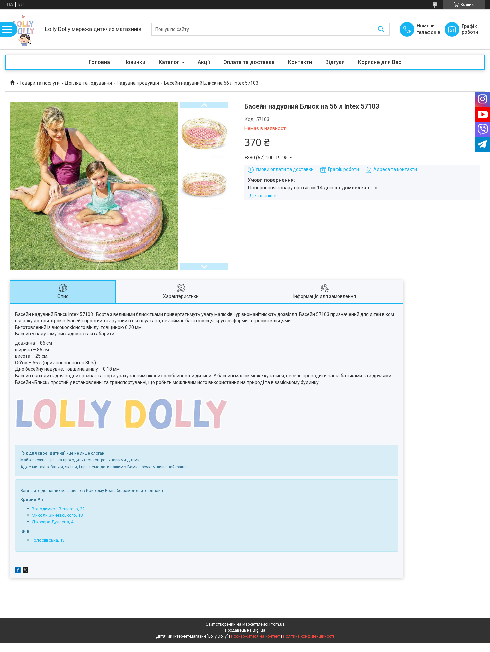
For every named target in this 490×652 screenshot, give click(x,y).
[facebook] (18, 571)
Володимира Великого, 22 (58, 508)
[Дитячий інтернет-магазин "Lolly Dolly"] (23, 29)
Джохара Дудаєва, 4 (52, 521)
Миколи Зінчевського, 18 (57, 515)
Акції (204, 62)
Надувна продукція (138, 83)
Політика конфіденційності (308, 636)
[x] (25, 571)
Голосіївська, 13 (48, 540)
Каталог (169, 62)
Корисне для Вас (379, 62)
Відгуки (335, 62)
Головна (99, 62)
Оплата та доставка (249, 62)
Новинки (134, 62)
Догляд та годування (88, 83)
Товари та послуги (39, 83)
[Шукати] (381, 29)
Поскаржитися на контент (255, 636)
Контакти (300, 62)
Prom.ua (277, 624)
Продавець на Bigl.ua (245, 630)
